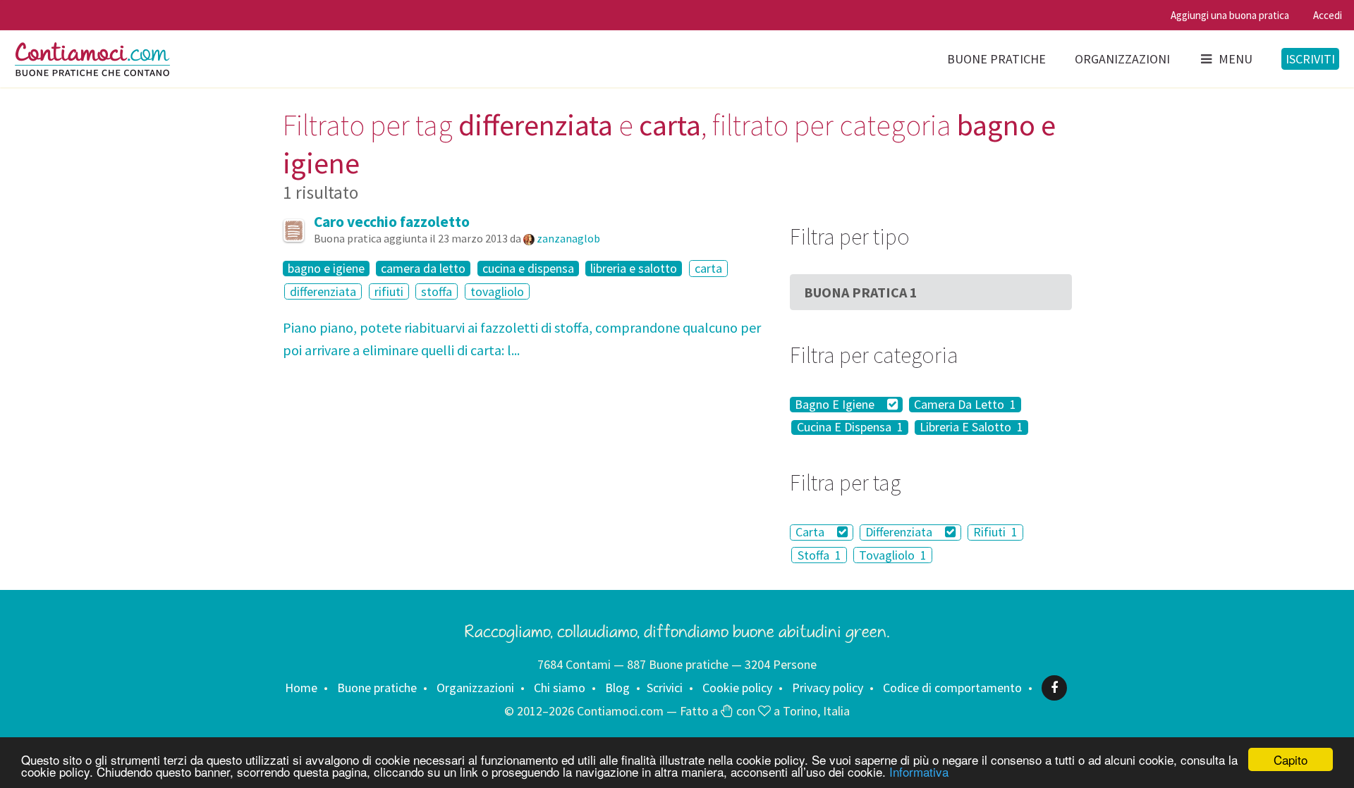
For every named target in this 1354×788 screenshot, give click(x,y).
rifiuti (388, 291)
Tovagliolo (893, 555)
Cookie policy (737, 687)
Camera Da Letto (965, 404)
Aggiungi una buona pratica (1230, 15)
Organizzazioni (1122, 59)
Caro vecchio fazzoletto (392, 221)
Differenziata (900, 532)
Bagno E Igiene (836, 404)
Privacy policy (827, 687)
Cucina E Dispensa (850, 428)
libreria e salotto (633, 268)
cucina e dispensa (528, 268)
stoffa (436, 291)
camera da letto (423, 268)
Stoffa (819, 555)
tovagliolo (497, 291)
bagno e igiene (326, 268)
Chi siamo (559, 687)
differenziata (323, 291)
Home (301, 687)
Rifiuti (995, 532)
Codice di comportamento (952, 687)
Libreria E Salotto (971, 428)
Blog (617, 687)
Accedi (1327, 15)
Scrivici (665, 687)
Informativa (919, 771)
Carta (811, 532)
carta (708, 268)
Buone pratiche (996, 59)
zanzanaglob (568, 238)
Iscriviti (1310, 59)
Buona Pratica (860, 292)
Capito (1290, 759)
